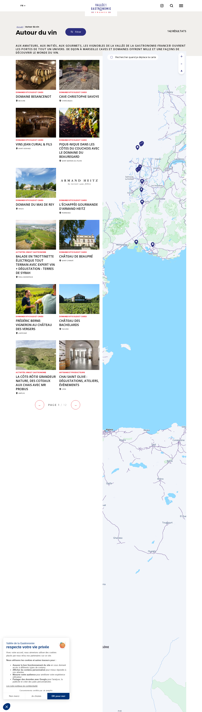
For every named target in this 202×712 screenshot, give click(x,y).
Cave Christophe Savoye (79, 97)
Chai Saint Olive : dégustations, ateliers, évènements (79, 381)
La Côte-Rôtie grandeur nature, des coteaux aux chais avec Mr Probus (36, 383)
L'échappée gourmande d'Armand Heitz (78, 207)
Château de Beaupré (76, 256)
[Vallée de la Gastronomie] (101, 8)
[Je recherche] (171, 5)
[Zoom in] (181, 56)
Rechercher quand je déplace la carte (135, 57)
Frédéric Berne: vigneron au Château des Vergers (34, 325)
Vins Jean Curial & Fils (34, 144)
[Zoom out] (181, 63)
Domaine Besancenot (33, 97)
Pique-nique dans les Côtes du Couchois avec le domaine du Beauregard (79, 150)
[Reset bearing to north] (181, 70)
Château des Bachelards (69, 323)
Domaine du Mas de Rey (35, 205)
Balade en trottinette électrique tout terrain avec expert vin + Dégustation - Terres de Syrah (35, 264)
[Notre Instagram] (162, 5)
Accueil (20, 27)
